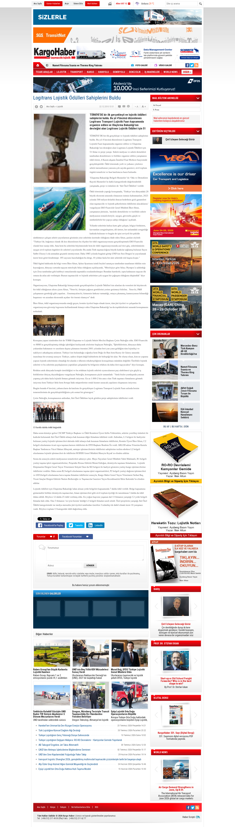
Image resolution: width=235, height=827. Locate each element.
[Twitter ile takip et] (192, 65)
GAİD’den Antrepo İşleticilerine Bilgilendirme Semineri (64, 749)
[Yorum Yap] (119, 106)
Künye (52, 807)
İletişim (63, 807)
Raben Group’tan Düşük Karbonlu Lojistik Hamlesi (78, 65)
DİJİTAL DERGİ (161, 698)
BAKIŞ (157, 589)
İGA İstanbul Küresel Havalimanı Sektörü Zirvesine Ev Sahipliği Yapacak (187, 413)
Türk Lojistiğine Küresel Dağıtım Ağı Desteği (59, 730)
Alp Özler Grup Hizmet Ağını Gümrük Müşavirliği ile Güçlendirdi (68, 764)
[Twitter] (41, 106)
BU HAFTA (177, 426)
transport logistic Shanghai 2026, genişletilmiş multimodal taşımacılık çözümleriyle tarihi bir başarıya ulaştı (90, 759)
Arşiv (67, 3)
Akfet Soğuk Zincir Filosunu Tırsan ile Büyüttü (189, 392)
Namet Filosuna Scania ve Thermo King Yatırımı (189, 370)
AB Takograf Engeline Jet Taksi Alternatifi (58, 745)
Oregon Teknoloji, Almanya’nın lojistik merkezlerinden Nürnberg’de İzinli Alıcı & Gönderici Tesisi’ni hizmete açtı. (90, 715)
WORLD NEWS (161, 752)
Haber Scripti (189, 817)
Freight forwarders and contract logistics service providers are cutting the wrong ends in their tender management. (176, 684)
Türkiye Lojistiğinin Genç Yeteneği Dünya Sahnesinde (64, 735)
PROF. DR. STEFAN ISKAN (166, 643)
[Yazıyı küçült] (136, 106)
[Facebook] (36, 106)
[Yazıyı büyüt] (144, 106)
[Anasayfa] (39, 65)
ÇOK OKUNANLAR (161, 334)
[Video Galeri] (163, 65)
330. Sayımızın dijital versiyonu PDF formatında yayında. (176, 736)
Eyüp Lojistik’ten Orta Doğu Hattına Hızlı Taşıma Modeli (65, 769)
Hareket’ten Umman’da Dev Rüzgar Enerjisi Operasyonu (65, 725)
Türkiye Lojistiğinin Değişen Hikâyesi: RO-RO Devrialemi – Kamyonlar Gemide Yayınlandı (80, 740)
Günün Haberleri (53, 3)
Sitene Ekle (78, 3)
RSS (96, 807)
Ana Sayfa (38, 3)
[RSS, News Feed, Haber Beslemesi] (196, 65)
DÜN (186, 426)
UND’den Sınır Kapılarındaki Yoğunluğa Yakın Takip (62, 754)
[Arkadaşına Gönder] (124, 106)
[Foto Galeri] (140, 65)
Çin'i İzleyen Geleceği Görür (180, 139)
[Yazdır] (128, 106)
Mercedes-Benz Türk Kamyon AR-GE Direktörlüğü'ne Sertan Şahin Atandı (189, 349)
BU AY (166, 426)
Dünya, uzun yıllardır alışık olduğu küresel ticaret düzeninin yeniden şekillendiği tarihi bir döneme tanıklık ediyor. (176, 630)
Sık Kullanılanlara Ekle (80, 807)
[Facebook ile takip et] (187, 65)
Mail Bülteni (92, 3)
